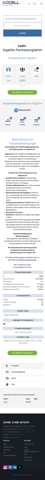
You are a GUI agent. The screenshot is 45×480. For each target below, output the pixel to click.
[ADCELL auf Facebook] (10, 467)
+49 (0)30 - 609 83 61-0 (25, 429)
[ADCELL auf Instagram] (5, 467)
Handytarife (19, 341)
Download (6, 450)
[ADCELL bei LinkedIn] (15, 467)
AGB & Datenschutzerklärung (31, 450)
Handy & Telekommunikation (23, 332)
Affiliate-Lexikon (8, 447)
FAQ (25, 454)
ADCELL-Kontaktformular (27, 260)
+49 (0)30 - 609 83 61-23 (26, 432)
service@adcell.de (14, 437)
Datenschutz (28, 457)
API (4, 453)
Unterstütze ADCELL (10, 455)
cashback (27, 341)
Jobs (25, 447)
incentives (33, 341)
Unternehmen (28, 444)
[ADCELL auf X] (19, 467)
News (5, 444)
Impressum (28, 460)
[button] (22, 33)
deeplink (25, 343)
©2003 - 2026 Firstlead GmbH (22, 475)
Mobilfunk (7, 341)
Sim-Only (13, 341)
